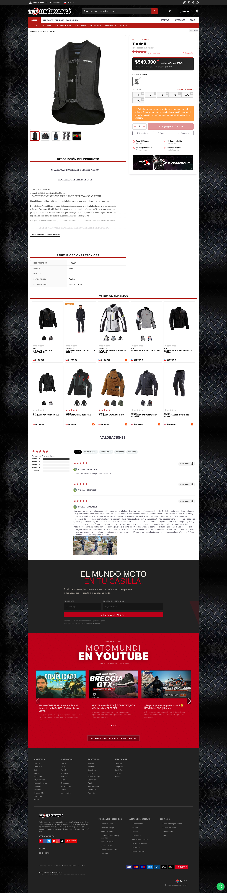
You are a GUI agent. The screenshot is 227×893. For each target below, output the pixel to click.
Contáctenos (55, 2)
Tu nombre (69, 601)
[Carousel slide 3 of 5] (78, 126)
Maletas (91, 763)
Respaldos (92, 793)
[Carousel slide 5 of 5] (83, 126)
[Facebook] (193, 3)
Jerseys (64, 776)
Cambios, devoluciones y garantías (110, 837)
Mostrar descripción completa (46, 234)
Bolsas (36, 799)
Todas (78, 452)
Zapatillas (118, 763)
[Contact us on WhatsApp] (220, 886)
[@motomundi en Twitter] (197, 3)
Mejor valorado (90, 452)
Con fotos (120, 452)
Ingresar (185, 11)
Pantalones (38, 776)
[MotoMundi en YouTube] (184, 3)
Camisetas (119, 770)
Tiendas (135, 832)
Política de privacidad (63, 866)
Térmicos (37, 790)
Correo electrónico (113, 601)
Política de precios (107, 842)
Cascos (37, 763)
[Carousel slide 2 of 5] (75, 126)
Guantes (37, 773)
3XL (138, 100)
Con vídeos (132, 452)
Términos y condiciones (47, 866)
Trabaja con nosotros (139, 843)
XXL (187, 95)
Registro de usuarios (169, 828)
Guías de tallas (106, 846)
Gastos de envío (107, 824)
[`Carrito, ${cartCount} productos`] (197, 11)
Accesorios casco (40, 783)
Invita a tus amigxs (138, 851)
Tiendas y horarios (40, 2)
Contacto (104, 854)
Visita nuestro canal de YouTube (114, 738)
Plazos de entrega (107, 828)
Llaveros (118, 773)
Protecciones (39, 796)
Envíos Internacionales (109, 850)
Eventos (135, 828)
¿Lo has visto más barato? (172, 63)
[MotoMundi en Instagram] (188, 3)
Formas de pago (107, 832)
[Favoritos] (170, 11)
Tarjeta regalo (167, 832)
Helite (43, 31)
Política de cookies (78, 866)
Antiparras (64, 773)
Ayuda (164, 835)
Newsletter (72, 841)
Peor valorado (106, 452)
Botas (36, 770)
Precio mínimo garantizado (172, 824)
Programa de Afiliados (140, 839)
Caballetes (92, 780)
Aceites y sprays (94, 776)
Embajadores (136, 847)
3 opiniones (155, 53)
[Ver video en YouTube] (61, 684)
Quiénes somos (137, 824)
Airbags (33, 31)
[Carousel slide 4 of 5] (81, 126)
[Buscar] (154, 11)
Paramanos (92, 790)
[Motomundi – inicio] (49, 11)
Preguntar (189, 53)
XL (175, 95)
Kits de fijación (93, 786)
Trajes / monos (39, 780)
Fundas (90, 783)
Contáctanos (136, 835)
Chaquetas (38, 767)
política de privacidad (92, 623)
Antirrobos (91, 767)
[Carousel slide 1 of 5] (72, 126)
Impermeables (39, 793)
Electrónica (38, 786)
